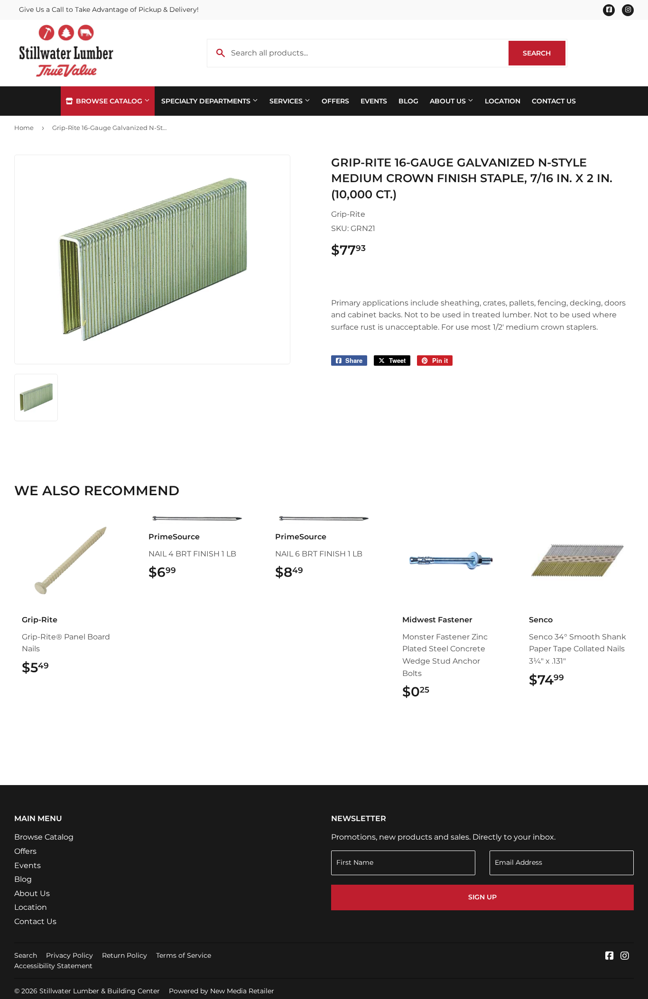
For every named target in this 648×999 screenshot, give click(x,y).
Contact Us (554, 101)
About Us (449, 101)
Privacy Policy (69, 955)
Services (287, 101)
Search (544, 53)
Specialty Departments (206, 101)
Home (24, 127)
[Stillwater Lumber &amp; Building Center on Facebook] (609, 956)
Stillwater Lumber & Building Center (99, 991)
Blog (408, 101)
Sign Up (482, 897)
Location (502, 101)
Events (374, 101)
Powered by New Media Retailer (221, 991)
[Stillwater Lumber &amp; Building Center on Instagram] (624, 956)
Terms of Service (183, 955)
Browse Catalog (109, 101)
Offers (335, 101)
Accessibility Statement (53, 966)
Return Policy (124, 955)
